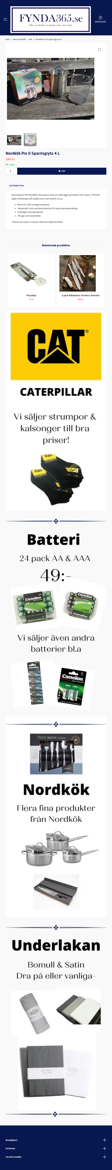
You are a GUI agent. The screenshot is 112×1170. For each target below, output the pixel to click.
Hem (8, 39)
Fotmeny (10, 1148)
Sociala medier (13, 1156)
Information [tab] (16, 185)
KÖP (63, 171)
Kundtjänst (12, 1140)
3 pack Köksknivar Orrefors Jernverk (80, 295)
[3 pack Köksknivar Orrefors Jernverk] (80, 273)
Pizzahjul (31, 295)
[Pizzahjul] (31, 273)
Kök (30, 39)
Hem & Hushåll (19, 39)
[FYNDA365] (50, 19)
